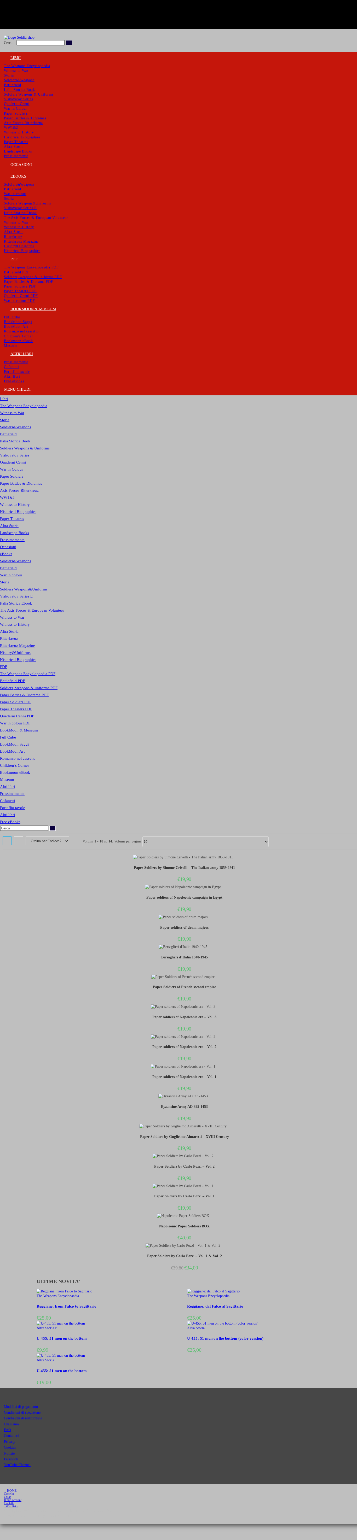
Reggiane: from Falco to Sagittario (66, 1306)
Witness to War (12, 413)
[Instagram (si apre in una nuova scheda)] (7, 11)
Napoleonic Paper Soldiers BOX (184, 1226)
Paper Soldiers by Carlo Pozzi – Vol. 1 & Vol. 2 (184, 1256)
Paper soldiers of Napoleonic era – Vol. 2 (184, 1047)
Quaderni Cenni (13, 462)
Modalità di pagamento (21, 1407)
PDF (3, 667)
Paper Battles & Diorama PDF (24, 695)
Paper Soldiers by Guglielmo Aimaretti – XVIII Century (184, 1137)
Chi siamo (11, 1424)
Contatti (9, 1503)
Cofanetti (7, 801)
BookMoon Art (12, 751)
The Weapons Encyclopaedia (23, 406)
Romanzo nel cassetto (18, 758)
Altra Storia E (47, 1328)
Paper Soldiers (11, 476)
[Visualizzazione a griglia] (7, 840)
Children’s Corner (14, 765)
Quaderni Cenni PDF (17, 716)
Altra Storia (9, 526)
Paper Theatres (12, 519)
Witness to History (15, 504)
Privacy (9, 1442)
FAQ (7, 1430)
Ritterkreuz (9, 638)
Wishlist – (11, 1506)
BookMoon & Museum (19, 730)
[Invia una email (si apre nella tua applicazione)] (7, 23)
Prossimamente (12, 540)
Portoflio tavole (12, 808)
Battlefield (8, 434)
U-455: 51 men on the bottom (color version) (225, 1338)
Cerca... (9, 43)
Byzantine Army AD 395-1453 (184, 1107)
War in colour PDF (15, 723)
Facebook (11, 1459)
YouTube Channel (17, 1465)
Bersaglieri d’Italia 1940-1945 (184, 957)
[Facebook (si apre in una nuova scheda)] (7, 5)
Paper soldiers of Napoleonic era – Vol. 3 (184, 1017)
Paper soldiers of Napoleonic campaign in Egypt (184, 897)
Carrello (9, 1494)
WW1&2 (7, 497)
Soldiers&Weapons (15, 427)
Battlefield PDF (12, 681)
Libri (4, 399)
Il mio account (12, 1500)
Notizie (9, 1453)
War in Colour (11, 469)
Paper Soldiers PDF (15, 702)
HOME (11, 1490)
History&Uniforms (15, 653)
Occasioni (8, 547)
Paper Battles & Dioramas (21, 483)
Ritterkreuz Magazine (17, 645)
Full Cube (8, 737)
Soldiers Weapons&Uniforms (24, 589)
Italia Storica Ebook (16, 603)
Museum (7, 779)
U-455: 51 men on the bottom (62, 1338)
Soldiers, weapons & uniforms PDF (28, 688)
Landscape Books (14, 533)
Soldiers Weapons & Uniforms (25, 448)
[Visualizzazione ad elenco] (18, 840)
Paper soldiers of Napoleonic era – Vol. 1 (184, 1077)
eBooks (6, 554)
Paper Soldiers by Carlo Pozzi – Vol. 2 (184, 1166)
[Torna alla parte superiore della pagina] (1, 1526)
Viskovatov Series (14, 455)
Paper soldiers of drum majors (184, 927)
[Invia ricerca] (69, 42)
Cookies (10, 1447)
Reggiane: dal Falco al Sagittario (215, 1306)
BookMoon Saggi (14, 744)
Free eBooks (10, 822)
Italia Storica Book (15, 441)
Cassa (7, 1497)
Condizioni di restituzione (23, 1418)
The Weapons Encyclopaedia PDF (27, 674)
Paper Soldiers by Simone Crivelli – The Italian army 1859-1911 (184, 868)
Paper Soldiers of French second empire (184, 987)
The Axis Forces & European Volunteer (32, 610)
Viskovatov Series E (16, 596)
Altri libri (7, 786)
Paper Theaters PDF (16, 709)
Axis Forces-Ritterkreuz (19, 490)
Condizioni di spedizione (22, 1412)
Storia (4, 420)
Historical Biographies (18, 512)
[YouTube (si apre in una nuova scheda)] (7, 17)
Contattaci (11, 1436)
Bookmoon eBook (15, 772)
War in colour (11, 575)
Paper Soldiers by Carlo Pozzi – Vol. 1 (184, 1196)
